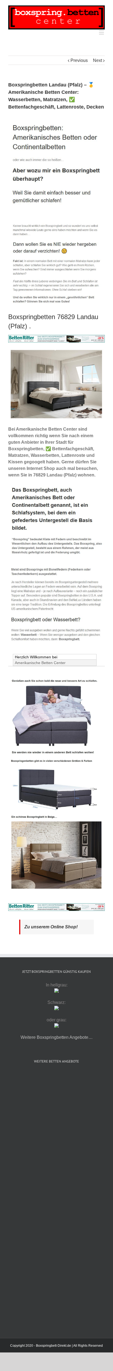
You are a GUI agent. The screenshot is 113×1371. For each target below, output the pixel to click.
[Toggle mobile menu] (102, 32)
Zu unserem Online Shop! (51, 927)
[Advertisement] (56, 1134)
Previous (79, 60)
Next (97, 60)
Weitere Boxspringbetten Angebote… (57, 1037)
